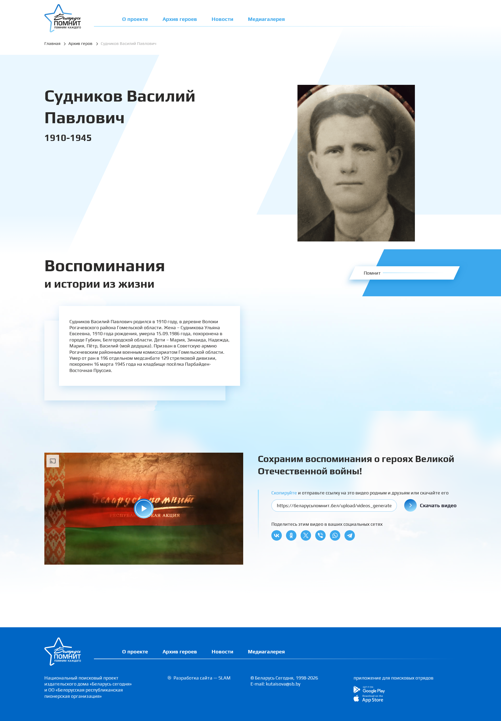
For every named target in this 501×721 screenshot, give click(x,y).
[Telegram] (349, 535)
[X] (306, 535)
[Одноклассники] (291, 535)
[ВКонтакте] (276, 535)
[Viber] (320, 535)
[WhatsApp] (335, 535)
